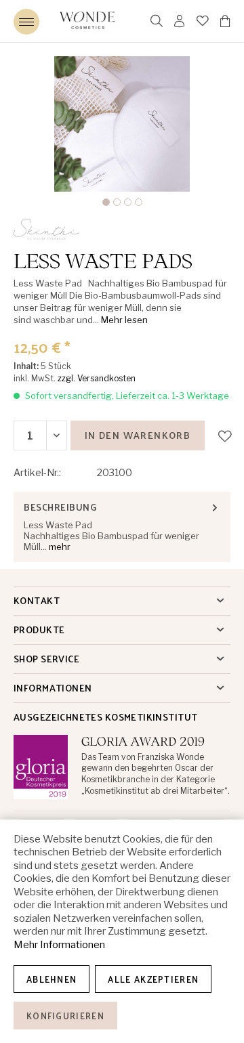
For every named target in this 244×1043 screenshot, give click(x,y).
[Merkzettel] (203, 21)
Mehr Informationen (59, 945)
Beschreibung (60, 506)
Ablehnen (51, 979)
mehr (58, 546)
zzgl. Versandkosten (97, 378)
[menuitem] (26, 22)
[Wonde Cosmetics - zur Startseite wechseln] (87, 20)
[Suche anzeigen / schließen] (156, 21)
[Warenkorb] (225, 21)
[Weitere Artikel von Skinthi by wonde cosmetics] (51, 230)
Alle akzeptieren (153, 979)
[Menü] (26, 22)
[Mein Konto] (180, 21)
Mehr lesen (124, 319)
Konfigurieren (65, 1015)
